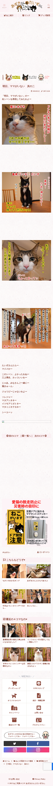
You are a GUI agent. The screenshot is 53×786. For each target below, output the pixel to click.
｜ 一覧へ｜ (26, 436)
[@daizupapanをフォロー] (15, 743)
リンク (27, 15)
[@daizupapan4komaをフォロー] (15, 749)
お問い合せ (15, 779)
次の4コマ (40, 436)
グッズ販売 (45, 15)
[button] (48, 489)
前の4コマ (13, 436)
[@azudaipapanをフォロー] (38, 743)
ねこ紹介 (10, 15)
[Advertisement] (26, 45)
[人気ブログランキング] (26, 422)
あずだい (7, 552)
